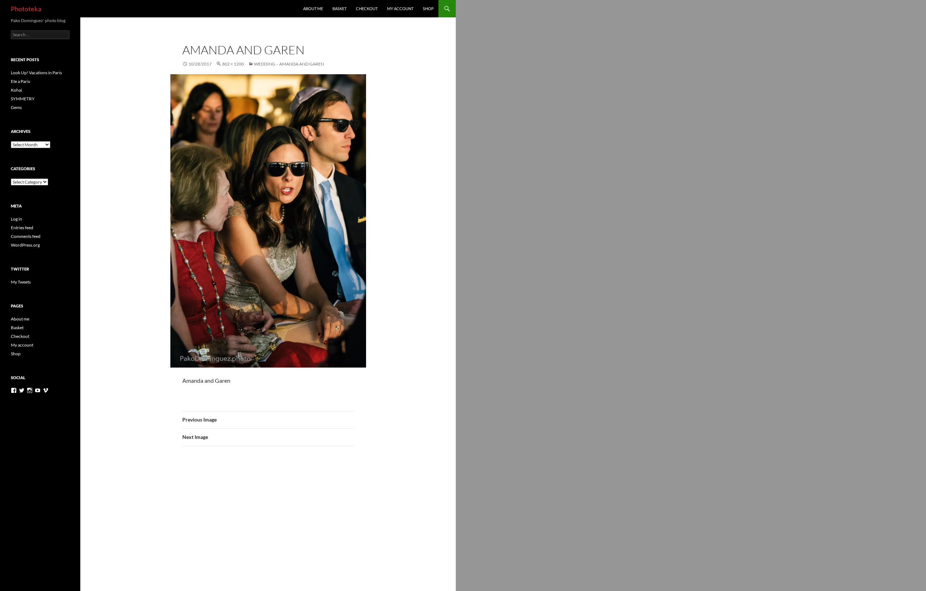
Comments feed (26, 236)
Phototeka (26, 9)
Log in (16, 219)
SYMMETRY (23, 98)
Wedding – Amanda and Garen (289, 64)
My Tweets (21, 282)
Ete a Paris (20, 81)
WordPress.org (25, 245)
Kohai (16, 90)
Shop (428, 8)
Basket (339, 8)
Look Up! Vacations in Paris (36, 72)
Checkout (367, 8)
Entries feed (22, 227)
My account (400, 8)
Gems (16, 107)
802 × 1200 (233, 64)
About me (313, 8)
